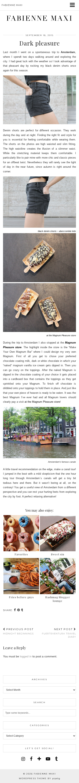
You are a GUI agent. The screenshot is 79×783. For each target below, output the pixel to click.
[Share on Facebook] (15, 610)
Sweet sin (57, 554)
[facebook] (31, 758)
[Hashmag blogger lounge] (58, 576)
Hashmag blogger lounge (57, 598)
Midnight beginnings (18, 631)
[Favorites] (21, 533)
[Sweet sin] (58, 533)
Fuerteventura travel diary (59, 632)
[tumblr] (56, 758)
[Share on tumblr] (22, 610)
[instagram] (23, 758)
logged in (26, 656)
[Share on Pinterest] (19, 610)
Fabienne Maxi (39, 18)
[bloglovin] (39, 758)
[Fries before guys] (21, 576)
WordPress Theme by (39, 778)
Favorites (21, 554)
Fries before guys (21, 597)
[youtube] (48, 758)
